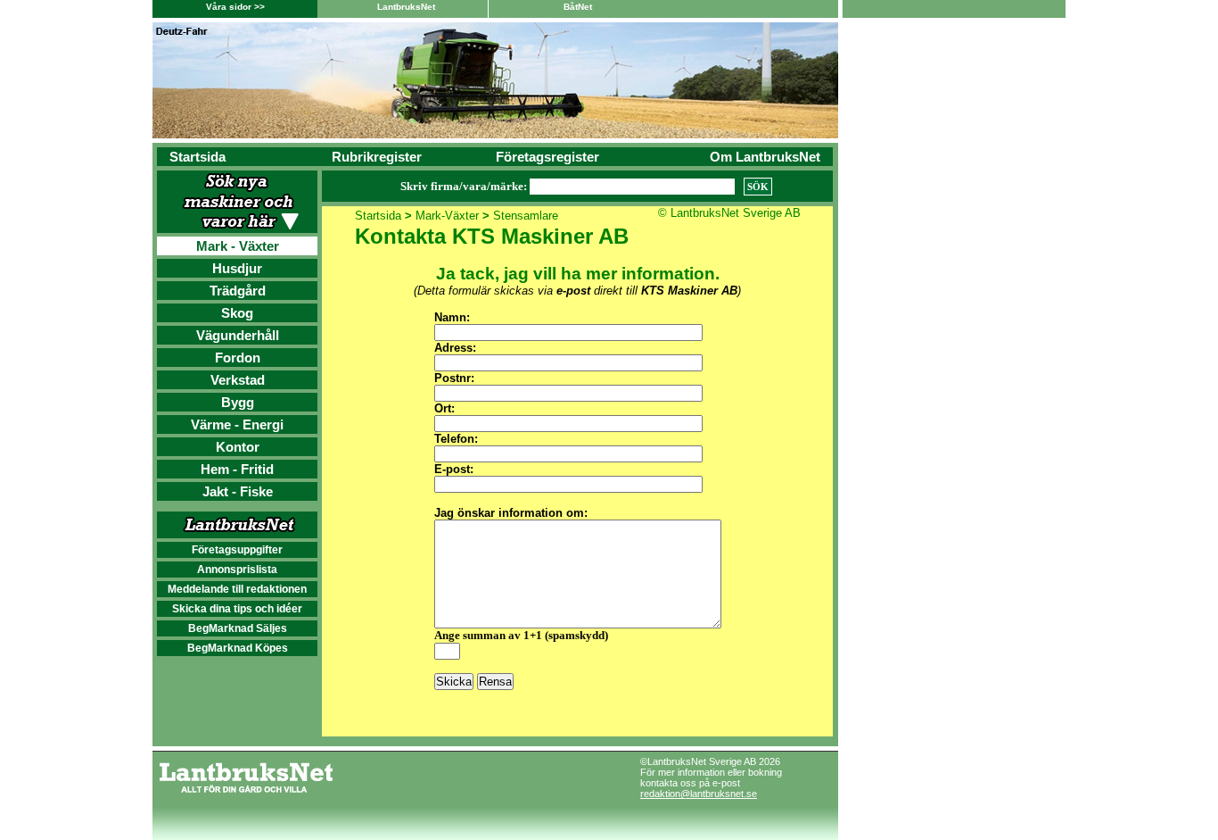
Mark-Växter (447, 215)
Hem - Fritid (237, 469)
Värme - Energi (237, 424)
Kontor (237, 446)
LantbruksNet (406, 7)
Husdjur (237, 268)
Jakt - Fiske (237, 491)
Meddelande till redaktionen (237, 589)
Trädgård (238, 290)
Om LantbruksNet (765, 156)
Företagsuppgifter (237, 550)
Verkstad (237, 379)
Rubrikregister (377, 156)
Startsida (197, 156)
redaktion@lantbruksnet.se (698, 793)
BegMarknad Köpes (237, 648)
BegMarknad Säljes (237, 628)
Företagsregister (547, 156)
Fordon (237, 357)
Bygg (237, 402)
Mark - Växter (237, 246)
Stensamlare (525, 215)
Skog (237, 312)
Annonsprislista (237, 569)
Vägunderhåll (237, 335)
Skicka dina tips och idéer (237, 609)
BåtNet (578, 7)
